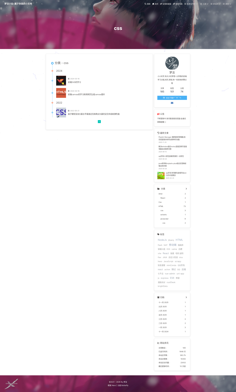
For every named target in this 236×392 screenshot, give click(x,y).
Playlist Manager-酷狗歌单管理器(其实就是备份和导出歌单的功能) (172, 138)
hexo (160, 261)
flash (160, 245)
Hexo (114, 385)
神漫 (177, 278)
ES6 (172, 277)
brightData (163, 286)
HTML (179, 239)
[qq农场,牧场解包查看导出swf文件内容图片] (161, 175)
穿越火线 (161, 249)
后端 (184, 269)
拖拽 (172, 253)
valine (174, 249)
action (167, 269)
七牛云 (160, 273)
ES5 (168, 249)
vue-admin (170, 273)
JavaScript (168, 261)
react (160, 269)
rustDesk (171, 282)
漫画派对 (161, 282)
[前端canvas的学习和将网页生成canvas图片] (61, 93)
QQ (178, 269)
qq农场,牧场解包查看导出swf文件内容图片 (176, 174)
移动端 (172, 244)
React (166, 253)
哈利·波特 (179, 253)
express (165, 278)
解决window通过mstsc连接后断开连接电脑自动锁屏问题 (173, 147)
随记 (174, 269)
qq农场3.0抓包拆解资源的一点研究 (171, 156)
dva (181, 257)
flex (159, 257)
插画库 (180, 245)
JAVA (165, 257)
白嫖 (180, 249)
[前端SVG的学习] (61, 81)
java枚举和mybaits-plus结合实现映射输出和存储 (172, 164)
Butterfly (124, 385)
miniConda (171, 265)
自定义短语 (173, 257)
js (158, 278)
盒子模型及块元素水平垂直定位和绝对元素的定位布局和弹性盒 (94, 114)
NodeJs (162, 239)
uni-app (180, 273)
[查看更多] (186, 189)
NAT (166, 245)
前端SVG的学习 (74, 82)
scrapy (178, 261)
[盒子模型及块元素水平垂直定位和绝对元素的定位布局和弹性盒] (61, 112)
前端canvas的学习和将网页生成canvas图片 (86, 94)
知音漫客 (161, 265)
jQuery (171, 240)
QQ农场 (181, 265)
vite (159, 253)
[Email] (172, 102)
